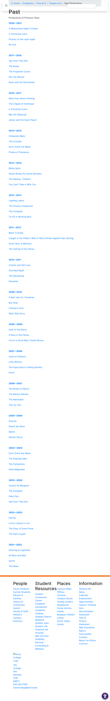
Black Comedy (16, 232)
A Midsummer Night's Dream (23, 28)
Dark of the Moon (18, 329)
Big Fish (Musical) (18, 114)
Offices (60, 592)
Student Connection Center (41, 597)
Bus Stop (13, 302)
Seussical (13, 281)
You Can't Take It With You (22, 184)
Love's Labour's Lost (19, 523)
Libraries (61, 595)
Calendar (83, 595)
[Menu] (102, 6)
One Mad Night (16, 270)
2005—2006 (15, 415)
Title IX (82, 617)
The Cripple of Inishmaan (21, 103)
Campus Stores (65, 598)
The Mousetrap (16, 275)
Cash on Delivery (17, 356)
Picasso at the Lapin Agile (22, 39)
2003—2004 (15, 480)
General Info (85, 588)
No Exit (12, 44)
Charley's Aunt (16, 308)
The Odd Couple (17, 534)
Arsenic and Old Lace (19, 265)
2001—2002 (15, 544)
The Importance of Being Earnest (25, 367)
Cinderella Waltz (17, 136)
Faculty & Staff (20, 611)
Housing (39, 632)
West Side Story (17, 313)
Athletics (17, 614)
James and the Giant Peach (23, 120)
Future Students (21, 588)
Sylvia (12, 560)
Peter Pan (14, 496)
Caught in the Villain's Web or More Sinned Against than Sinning (41, 238)
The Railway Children (20, 179)
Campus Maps (64, 588)
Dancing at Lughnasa (19, 550)
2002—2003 (15, 512)
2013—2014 (15, 163)
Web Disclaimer (87, 627)
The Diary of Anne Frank (21, 528)
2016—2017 (15, 93)
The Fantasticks (17, 464)
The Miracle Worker (18, 394)
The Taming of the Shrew (21, 249)
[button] (105, 696)
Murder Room (16, 437)
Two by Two (15, 405)
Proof (11, 372)
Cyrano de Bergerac (19, 485)
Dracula (12, 421)
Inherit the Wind (17, 426)
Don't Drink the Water (20, 146)
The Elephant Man (18, 458)
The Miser (14, 566)
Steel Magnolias (17, 469)
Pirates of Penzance (19, 152)
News (82, 592)
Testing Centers (65, 601)
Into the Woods (16, 77)
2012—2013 (15, 195)
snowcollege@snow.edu (25, 687)
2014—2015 (15, 130)
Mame (12, 431)
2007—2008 (15, 351)
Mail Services (42, 636)
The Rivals (14, 66)
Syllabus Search (43, 616)
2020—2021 (15, 23)
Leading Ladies (16, 200)
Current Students (21, 592)
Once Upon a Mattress (20, 243)
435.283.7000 (20, 684)
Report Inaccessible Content (85, 633)
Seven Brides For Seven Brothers (25, 173)
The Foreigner (16, 211)
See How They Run (18, 60)
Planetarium (63, 605)
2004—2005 (15, 448)
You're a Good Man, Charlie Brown (26, 340)
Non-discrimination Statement (86, 611)
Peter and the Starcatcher (22, 82)
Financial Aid (41, 629)
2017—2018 (15, 55)
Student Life (41, 626)
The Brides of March (19, 388)
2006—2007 (15, 383)
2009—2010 (15, 292)
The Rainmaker (16, 399)
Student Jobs (42, 623)
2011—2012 (15, 227)
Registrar (39, 619)
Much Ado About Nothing (22, 98)
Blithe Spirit (14, 168)
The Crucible (15, 141)
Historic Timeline (87, 605)
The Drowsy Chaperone (21, 206)
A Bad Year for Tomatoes (21, 297)
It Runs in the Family (19, 335)
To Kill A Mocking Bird (20, 216)
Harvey (12, 517)
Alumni (16, 608)
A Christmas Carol (18, 34)
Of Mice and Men (17, 555)
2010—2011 (15, 259)
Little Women (15, 362)
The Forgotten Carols (19, 71)
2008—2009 (15, 324)
